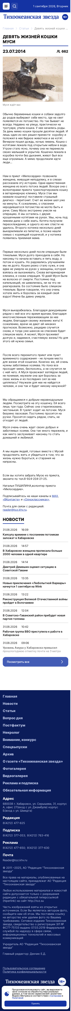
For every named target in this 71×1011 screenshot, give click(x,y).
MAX (55, 496)
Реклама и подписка (20, 783)
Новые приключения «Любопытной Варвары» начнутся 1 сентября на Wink (34, 584)
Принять (35, 1003)
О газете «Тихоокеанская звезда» (33, 761)
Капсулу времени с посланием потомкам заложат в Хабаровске (31, 536)
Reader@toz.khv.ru (15, 860)
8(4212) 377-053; (14, 835)
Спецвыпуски (15, 747)
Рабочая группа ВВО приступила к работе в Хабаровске (32, 633)
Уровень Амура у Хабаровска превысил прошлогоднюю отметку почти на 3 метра (32, 649)
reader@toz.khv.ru (15, 509)
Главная (8, 28)
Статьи (24, 28)
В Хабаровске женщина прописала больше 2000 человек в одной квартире (32, 552)
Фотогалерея (14, 769)
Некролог (11, 732)
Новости (10, 704)
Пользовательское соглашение (24, 968)
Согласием (55, 995)
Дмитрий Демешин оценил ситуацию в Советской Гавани (29, 568)
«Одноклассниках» (36, 499)
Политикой (17, 998)
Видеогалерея (15, 776)
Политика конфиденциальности (24, 971)
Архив (8, 754)
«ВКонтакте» (11, 499)
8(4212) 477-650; (14, 847)
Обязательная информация (27, 790)
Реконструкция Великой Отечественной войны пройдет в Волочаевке (35, 600)
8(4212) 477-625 (14, 823)
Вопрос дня (13, 718)
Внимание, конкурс (19, 740)
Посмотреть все (37, 662)
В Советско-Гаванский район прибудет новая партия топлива (34, 617)
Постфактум (14, 725)
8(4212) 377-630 (38, 847)
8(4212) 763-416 (38, 835)
